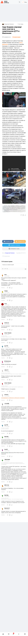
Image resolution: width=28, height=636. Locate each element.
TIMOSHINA (7, 459)
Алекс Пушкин (7, 333)
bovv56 (6, 449)
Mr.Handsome (7, 361)
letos (5, 274)
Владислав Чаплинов (9, 24)
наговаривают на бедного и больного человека (13, 397)
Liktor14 (6, 370)
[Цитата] (5, 268)
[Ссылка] (7, 268)
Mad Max (6, 436)
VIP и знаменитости (6, 37)
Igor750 (6, 345)
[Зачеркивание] (4, 268)
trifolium (6, 394)
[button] (13, 634)
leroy (5, 303)
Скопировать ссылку (15, 248)
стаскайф (6, 403)
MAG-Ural (6, 485)
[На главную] (3, 634)
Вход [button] (25, 2)
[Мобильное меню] (8, 634)
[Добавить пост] (19, 634)
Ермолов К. (7, 508)
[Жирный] (2, 268)
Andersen (6, 322)
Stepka (6, 291)
